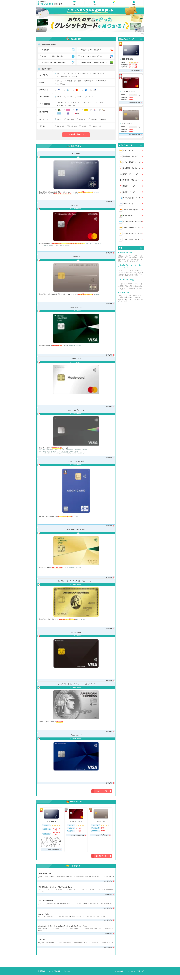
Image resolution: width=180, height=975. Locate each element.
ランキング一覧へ (102, 856)
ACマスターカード (76, 359)
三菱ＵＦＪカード (76, 205)
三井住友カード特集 (45, 873)
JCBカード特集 (43, 914)
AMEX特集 (42, 939)
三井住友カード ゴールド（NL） (76, 529)
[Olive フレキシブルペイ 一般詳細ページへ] (76, 431)
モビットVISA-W (76, 632)
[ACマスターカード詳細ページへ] (76, 379)
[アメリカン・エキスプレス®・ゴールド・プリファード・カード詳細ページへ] (76, 602)
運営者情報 (41, 971)
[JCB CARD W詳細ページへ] (76, 175)
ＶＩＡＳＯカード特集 (45, 900)
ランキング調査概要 (53, 971)
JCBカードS (76, 256)
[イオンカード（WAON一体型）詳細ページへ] (76, 491)
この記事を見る (108, 881)
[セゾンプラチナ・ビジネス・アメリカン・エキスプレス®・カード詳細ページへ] (76, 704)
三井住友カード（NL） (76, 307)
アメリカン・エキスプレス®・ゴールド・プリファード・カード (76, 581)
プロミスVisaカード (76, 735)
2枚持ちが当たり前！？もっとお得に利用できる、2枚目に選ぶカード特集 (62, 926)
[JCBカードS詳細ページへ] (76, 277)
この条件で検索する (76, 134)
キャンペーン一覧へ (101, 791)
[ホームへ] (50, 3)
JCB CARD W (76, 153)
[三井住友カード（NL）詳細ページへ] (76, 328)
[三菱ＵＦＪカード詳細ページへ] (76, 226)
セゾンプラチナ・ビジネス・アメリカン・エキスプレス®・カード (76, 684)
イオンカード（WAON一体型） (76, 461)
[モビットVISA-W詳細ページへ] (76, 653)
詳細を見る (109, 201)
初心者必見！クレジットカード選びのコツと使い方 (55, 887)
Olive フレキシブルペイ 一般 (76, 410)
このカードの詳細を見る (53, 849)
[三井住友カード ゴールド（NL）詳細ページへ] (76, 550)
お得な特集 (66, 971)
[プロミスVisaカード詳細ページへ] (76, 756)
